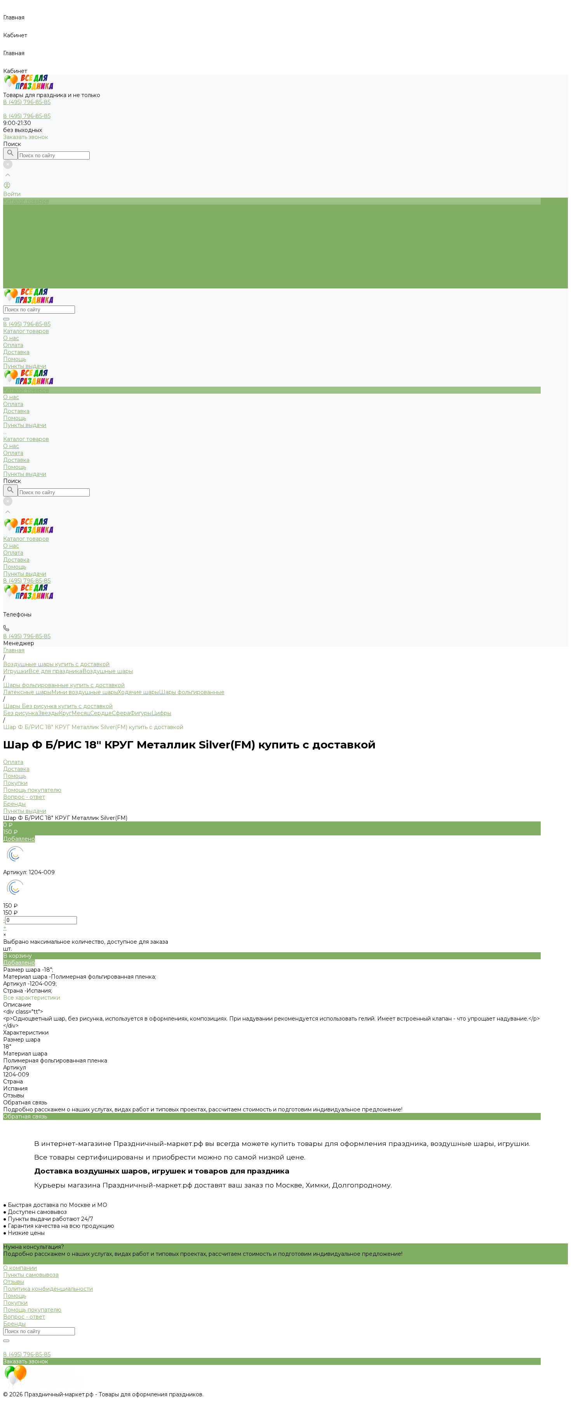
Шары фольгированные (192, 692)
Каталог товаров (26, 250)
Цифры (161, 713)
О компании (20, 1267)
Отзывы (13, 1281)
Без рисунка (20, 713)
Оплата (13, 263)
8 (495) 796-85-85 (26, 324)
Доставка (16, 270)
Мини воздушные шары (84, 692)
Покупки (15, 782)
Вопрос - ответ (24, 796)
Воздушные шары (107, 671)
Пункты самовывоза (31, 1274)
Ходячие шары (138, 692)
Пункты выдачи (24, 284)
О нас (11, 256)
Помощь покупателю (32, 789)
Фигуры (140, 713)
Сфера (121, 713)
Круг (65, 713)
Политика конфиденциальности (48, 1288)
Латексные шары (27, 692)
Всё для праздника (55, 671)
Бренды (14, 803)
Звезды (48, 713)
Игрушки (15, 671)
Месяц (80, 713)
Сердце (101, 713)
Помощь (14, 277)
